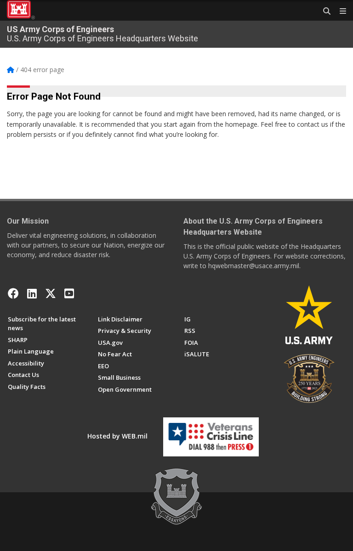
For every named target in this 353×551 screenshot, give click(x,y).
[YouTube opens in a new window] (69, 293)
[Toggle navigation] (339, 11)
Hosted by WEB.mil (117, 436)
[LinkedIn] (32, 293)
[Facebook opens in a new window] (13, 293)
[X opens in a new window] (50, 293)
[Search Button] (323, 11)
